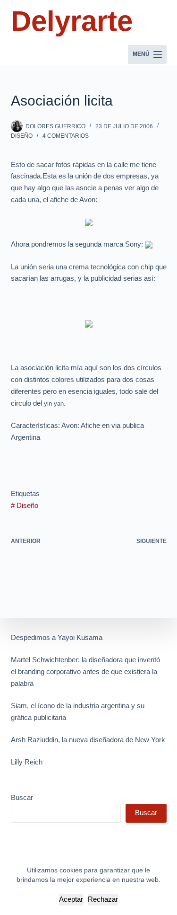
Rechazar (103, 899)
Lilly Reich (26, 762)
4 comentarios (65, 136)
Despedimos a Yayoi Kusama (56, 637)
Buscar (22, 797)
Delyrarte (72, 21)
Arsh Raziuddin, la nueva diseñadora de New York (88, 740)
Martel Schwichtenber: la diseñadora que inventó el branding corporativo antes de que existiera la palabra (85, 671)
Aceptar (71, 899)
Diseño (22, 136)
